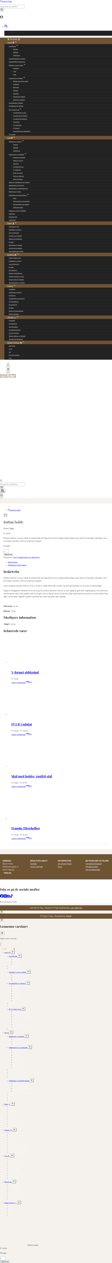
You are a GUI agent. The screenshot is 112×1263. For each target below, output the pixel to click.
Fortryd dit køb (36, 867)
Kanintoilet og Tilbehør (15, 245)
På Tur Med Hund (15, 1009)
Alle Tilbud (12, 346)
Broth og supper (18, 173)
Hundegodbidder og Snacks (17, 58)
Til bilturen (16, 122)
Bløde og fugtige (18, 160)
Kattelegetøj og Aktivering (16, 185)
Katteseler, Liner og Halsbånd (17, 211)
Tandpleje (16, 84)
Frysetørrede (17, 170)
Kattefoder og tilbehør (16, 1036)
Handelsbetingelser (94, 864)
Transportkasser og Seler (16, 251)
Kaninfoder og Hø (14, 226)
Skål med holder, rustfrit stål (31, 776)
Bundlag (11, 242)
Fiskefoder (12, 320)
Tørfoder (15, 49)
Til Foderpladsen (14, 301)
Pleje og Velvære (14, 314)
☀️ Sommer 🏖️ (13, 39)
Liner (14, 71)
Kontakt (33, 864)
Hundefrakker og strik (19, 112)
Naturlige (16, 163)
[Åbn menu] (1, 495)
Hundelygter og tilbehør (20, 116)
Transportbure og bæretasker (21, 131)
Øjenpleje (16, 87)
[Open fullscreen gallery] (5, 515)
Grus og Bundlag (14, 333)
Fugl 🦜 (7, 1156)
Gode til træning (18, 179)
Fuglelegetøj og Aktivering (16, 298)
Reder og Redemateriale (16, 311)
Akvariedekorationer (15, 330)
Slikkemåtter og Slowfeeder (21, 201)
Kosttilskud (16, 55)
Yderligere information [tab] (17, 565)
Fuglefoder (12, 289)
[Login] (55, 17)
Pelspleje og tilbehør (19, 96)
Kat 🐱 (6, 1033)
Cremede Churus (18, 167)
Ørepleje (15, 90)
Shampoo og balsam (19, 100)
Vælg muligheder (18, 683)
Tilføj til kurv (8, 554)
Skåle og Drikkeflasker (15, 239)
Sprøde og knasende (19, 157)
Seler (14, 74)
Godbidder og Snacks (15, 229)
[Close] (2, 912)
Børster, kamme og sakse (20, 81)
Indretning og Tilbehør (15, 236)
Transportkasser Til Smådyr (17, 282)
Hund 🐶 (7, 952)
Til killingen (12, 220)
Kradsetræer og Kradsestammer (18, 188)
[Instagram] (5, 897)
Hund (10, 349)
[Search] (2, 9)
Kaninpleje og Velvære (15, 248)
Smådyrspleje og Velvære (16, 279)
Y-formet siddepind (25, 672)
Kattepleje (12, 214)
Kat (10, 352)
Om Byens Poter (65, 864)
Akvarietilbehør (13, 327)
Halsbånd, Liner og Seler (17, 972)
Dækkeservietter (18, 207)
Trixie (11, 528)
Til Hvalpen (12, 134)
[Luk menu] (0, 944)
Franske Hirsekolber (25, 828)
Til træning (16, 128)
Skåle (14, 198)
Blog (60, 867)
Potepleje (16, 93)
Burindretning (13, 270)
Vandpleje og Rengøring (16, 339)
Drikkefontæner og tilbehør (21, 204)
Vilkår (68, 916)
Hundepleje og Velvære (17, 983)
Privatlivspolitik (92, 867)
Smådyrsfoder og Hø (15, 258)
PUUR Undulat (21, 724)
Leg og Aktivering (14, 233)
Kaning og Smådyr (14, 355)
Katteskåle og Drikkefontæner (19, 1081)
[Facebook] (2, 897)
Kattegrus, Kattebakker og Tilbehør (19, 182)
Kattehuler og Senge (15, 191)
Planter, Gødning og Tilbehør (17, 336)
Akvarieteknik (13, 323)
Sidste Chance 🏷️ (10, 1203)
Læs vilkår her (76, 908)
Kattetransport (13, 217)
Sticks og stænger (18, 176)
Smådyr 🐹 (8, 1130)
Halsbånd (16, 68)
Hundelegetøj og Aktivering (17, 62)
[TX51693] (14, 510)
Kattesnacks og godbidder (18, 1048)
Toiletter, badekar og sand (16, 276)
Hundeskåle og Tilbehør (16, 103)
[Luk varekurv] (2, 933)
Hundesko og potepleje (20, 119)
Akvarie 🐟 (8, 1182)
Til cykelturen (17, 125)
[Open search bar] (1, 481)
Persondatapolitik (93, 870)
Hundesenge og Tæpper (16, 106)
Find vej (7, 873)
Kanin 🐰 (7, 1104)
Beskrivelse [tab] (13, 562)
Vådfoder (15, 52)
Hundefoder (13, 956)
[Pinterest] (8, 897)
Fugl (10, 358)
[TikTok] (11, 897)
